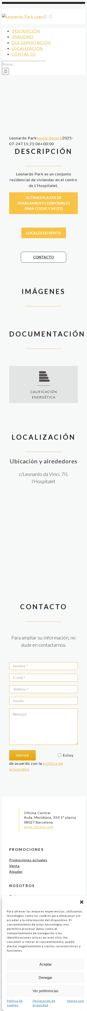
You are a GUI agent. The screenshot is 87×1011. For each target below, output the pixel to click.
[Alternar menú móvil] (46, 16)
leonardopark (49, 138)
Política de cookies (15, 1003)
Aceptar (45, 964)
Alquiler (16, 871)
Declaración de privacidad (44, 1003)
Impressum (75, 1001)
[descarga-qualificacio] (43, 371)
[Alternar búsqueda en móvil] (51, 16)
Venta (14, 866)
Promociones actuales (28, 860)
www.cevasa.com (38, 827)
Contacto (43, 257)
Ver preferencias (45, 991)
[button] (81, 902)
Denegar (45, 977)
